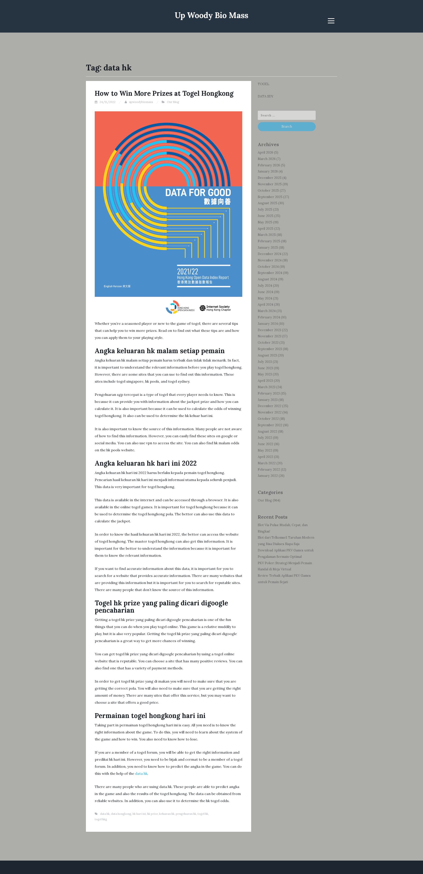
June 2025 (265, 216)
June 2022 (265, 444)
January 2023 (268, 400)
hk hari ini (139, 814)
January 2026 (268, 171)
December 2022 (269, 406)
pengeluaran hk (186, 814)
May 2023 (265, 374)
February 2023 (269, 393)
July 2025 (265, 209)
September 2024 (270, 273)
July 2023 (265, 362)
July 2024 (265, 286)
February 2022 (269, 470)
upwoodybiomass (141, 102)
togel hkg (101, 819)
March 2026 (267, 159)
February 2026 (269, 165)
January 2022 (268, 476)
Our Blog (173, 102)
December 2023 (269, 330)
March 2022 (267, 463)
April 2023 (265, 381)
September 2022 (270, 425)
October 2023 (268, 343)
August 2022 (267, 431)
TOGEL (263, 84)
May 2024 (265, 298)
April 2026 (265, 152)
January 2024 (268, 324)
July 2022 (265, 438)
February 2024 (269, 317)
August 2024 (267, 279)
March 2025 (267, 235)
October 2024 (268, 267)
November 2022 (270, 412)
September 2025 (270, 197)
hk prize (152, 814)
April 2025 (265, 229)
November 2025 (270, 184)
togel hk (203, 814)
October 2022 (268, 419)
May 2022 (265, 450)
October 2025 (268, 191)
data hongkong (121, 814)
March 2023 (266, 387)
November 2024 (270, 260)
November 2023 (269, 336)
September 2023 (270, 349)
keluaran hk (166, 814)
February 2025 (269, 241)
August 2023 (267, 355)
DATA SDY (265, 96)
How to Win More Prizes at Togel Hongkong (164, 93)
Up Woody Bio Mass (211, 15)
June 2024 (265, 292)
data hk (141, 773)
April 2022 (265, 457)
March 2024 (267, 311)
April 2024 (265, 305)
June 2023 (265, 368)
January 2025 (268, 248)
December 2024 (269, 254)
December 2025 (270, 178)
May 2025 (265, 222)
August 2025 (267, 203)
